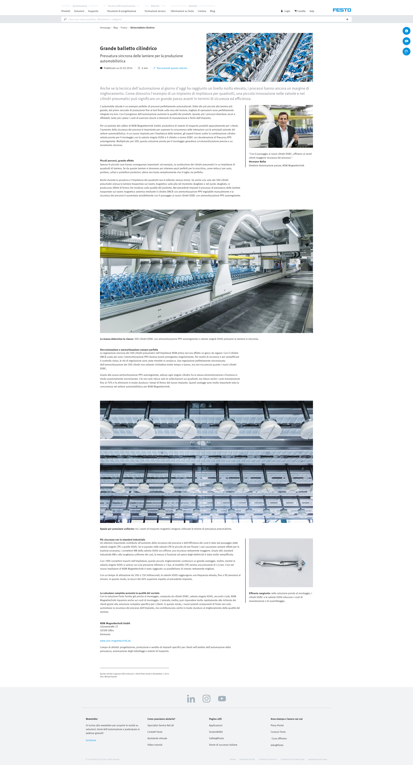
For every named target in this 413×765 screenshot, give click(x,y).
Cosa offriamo (279, 738)
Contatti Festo (154, 732)
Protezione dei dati (247, 759)
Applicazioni (215, 725)
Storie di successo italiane (223, 745)
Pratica (124, 27)
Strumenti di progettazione (121, 11)
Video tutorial (154, 745)
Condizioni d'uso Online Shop (292, 759)
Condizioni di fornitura (268, 759)
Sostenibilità (216, 732)
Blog (212, 11)
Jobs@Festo (277, 745)
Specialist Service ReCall (160, 725)
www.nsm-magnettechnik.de (115, 641)
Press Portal (277, 725)
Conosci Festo (278, 732)
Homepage (105, 27)
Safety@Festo (216, 738)
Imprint (233, 759)
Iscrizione (91, 740)
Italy (312, 11)
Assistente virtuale (157, 738)
